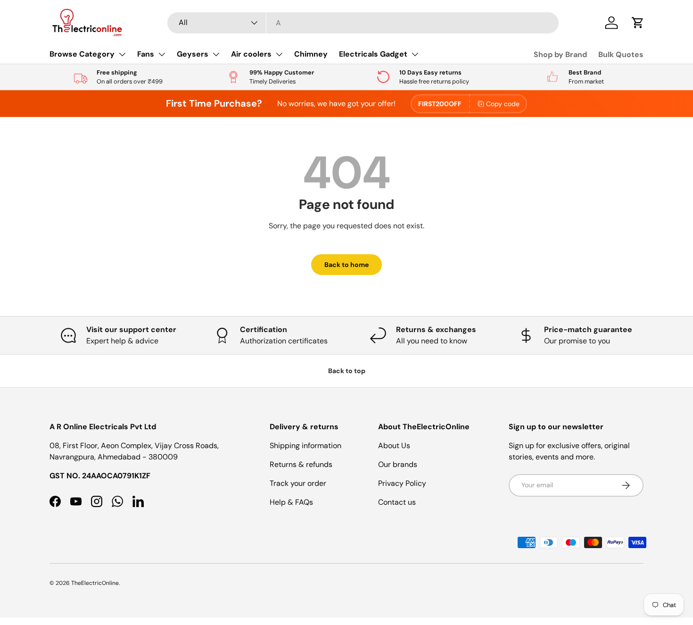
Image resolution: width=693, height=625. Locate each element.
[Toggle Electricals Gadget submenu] (415, 54)
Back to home (346, 264)
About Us (394, 445)
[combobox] (363, 22)
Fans (145, 54)
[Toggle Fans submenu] (161, 54)
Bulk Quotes (621, 54)
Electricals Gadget (373, 54)
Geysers (192, 54)
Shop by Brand (560, 54)
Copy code (503, 104)
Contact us (397, 502)
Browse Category (82, 54)
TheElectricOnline (95, 583)
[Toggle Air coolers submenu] (279, 54)
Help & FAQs (291, 502)
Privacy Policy (402, 483)
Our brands (397, 464)
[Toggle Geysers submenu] (216, 54)
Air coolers (251, 54)
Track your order (298, 483)
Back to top (346, 371)
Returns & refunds (301, 464)
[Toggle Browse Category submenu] (122, 54)
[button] (637, 22)
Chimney (311, 54)
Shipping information (305, 445)
